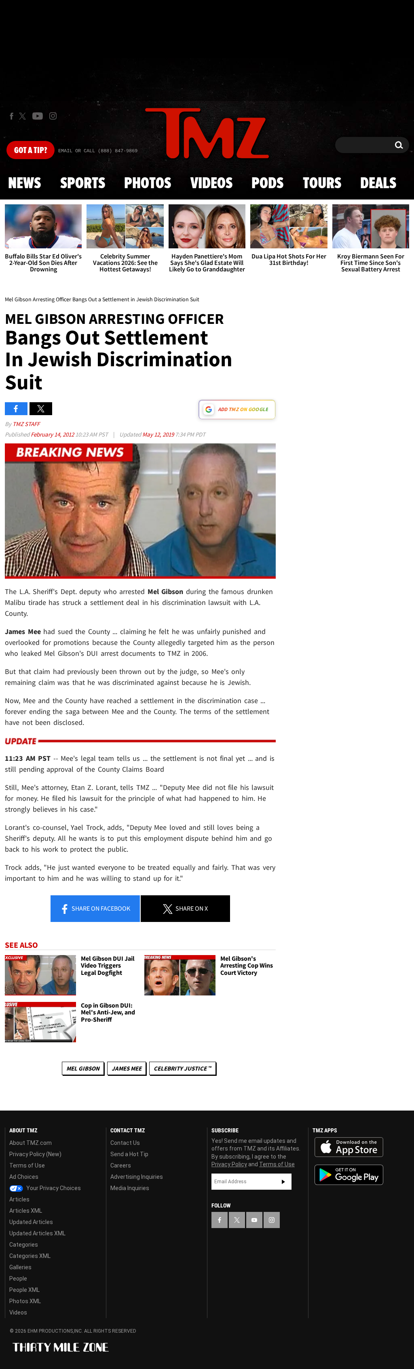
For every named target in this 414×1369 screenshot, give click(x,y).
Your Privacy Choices (53, 1188)
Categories (23, 1244)
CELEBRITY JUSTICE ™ (182, 1068)
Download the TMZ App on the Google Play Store (349, 1175)
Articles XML (25, 1210)
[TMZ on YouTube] (254, 1220)
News (24, 183)
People (18, 1278)
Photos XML (25, 1301)
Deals (378, 183)
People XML (24, 1290)
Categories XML (30, 1256)
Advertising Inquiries (136, 1177)
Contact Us (125, 1143)
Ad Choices (23, 1177)
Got (30, 150)
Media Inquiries (129, 1188)
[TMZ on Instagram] (53, 115)
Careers (120, 1165)
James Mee (127, 1068)
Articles (19, 1199)
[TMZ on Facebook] (11, 116)
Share (100, 908)
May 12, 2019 (158, 434)
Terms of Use (27, 1165)
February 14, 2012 (53, 434)
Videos (211, 183)
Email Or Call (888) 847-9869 (97, 151)
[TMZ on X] (23, 116)
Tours (322, 183)
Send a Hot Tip (129, 1154)
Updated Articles (31, 1222)
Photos (147, 183)
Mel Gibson (82, 1068)
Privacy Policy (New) (35, 1154)
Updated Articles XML (37, 1233)
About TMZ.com (30, 1143)
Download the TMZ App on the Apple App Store (349, 1147)
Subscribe (283, 1182)
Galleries (20, 1267)
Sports (82, 183)
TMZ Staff (26, 424)
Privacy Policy (229, 1164)
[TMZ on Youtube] (37, 116)
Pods (267, 183)
